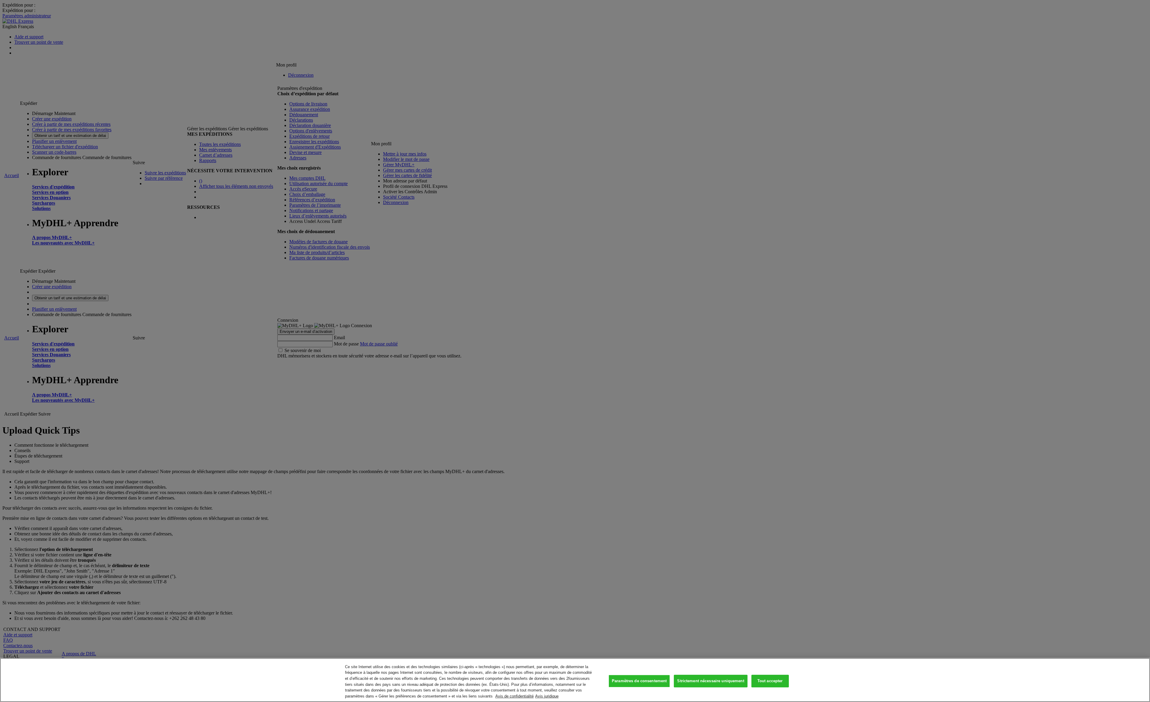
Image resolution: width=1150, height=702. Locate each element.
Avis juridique (547, 696)
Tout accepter (770, 681)
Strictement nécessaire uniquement (710, 681)
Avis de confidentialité (514, 696)
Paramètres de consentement (639, 681)
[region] (575, 680)
